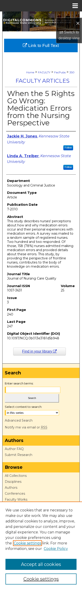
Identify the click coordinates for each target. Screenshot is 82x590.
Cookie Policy (56, 548)
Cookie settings (27, 543)
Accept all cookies (41, 564)
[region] (41, 546)
